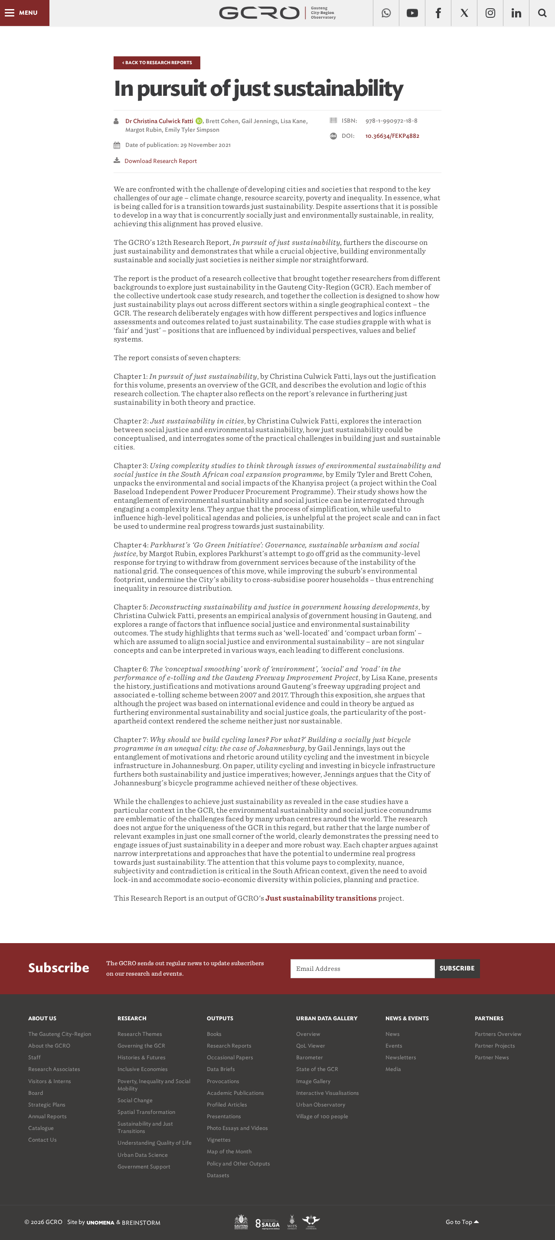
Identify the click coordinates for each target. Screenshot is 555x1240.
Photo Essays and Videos (237, 1128)
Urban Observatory (320, 1104)
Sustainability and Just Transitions (145, 1127)
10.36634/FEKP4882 (392, 136)
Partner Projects (495, 1045)
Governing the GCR (141, 1045)
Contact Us (42, 1139)
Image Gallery (313, 1081)
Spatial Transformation (146, 1112)
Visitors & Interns (49, 1081)
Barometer (309, 1057)
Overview (308, 1034)
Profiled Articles (227, 1104)
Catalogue (41, 1128)
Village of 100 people (322, 1116)
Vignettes (219, 1139)
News (392, 1034)
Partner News (492, 1057)
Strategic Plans (46, 1104)
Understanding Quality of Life (155, 1142)
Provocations (223, 1081)
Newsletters (400, 1057)
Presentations (224, 1116)
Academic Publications (235, 1093)
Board (35, 1093)
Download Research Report (160, 161)
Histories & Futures (142, 1057)
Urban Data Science (143, 1155)
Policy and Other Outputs (238, 1163)
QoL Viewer (310, 1045)
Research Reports (229, 1045)
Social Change (135, 1100)
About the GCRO (49, 1045)
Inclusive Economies (143, 1069)
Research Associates (54, 1069)
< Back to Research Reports (157, 63)
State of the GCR (317, 1069)
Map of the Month (229, 1151)
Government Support (144, 1166)
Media (393, 1069)
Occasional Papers (230, 1057)
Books (214, 1034)
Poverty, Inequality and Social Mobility (154, 1085)
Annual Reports (47, 1116)
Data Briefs (221, 1069)
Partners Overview (498, 1034)
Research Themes (140, 1034)
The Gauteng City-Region (59, 1034)
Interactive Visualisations (327, 1093)
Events (393, 1045)
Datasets (218, 1175)
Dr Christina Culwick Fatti (159, 121)
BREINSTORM (141, 1222)
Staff (34, 1057)
